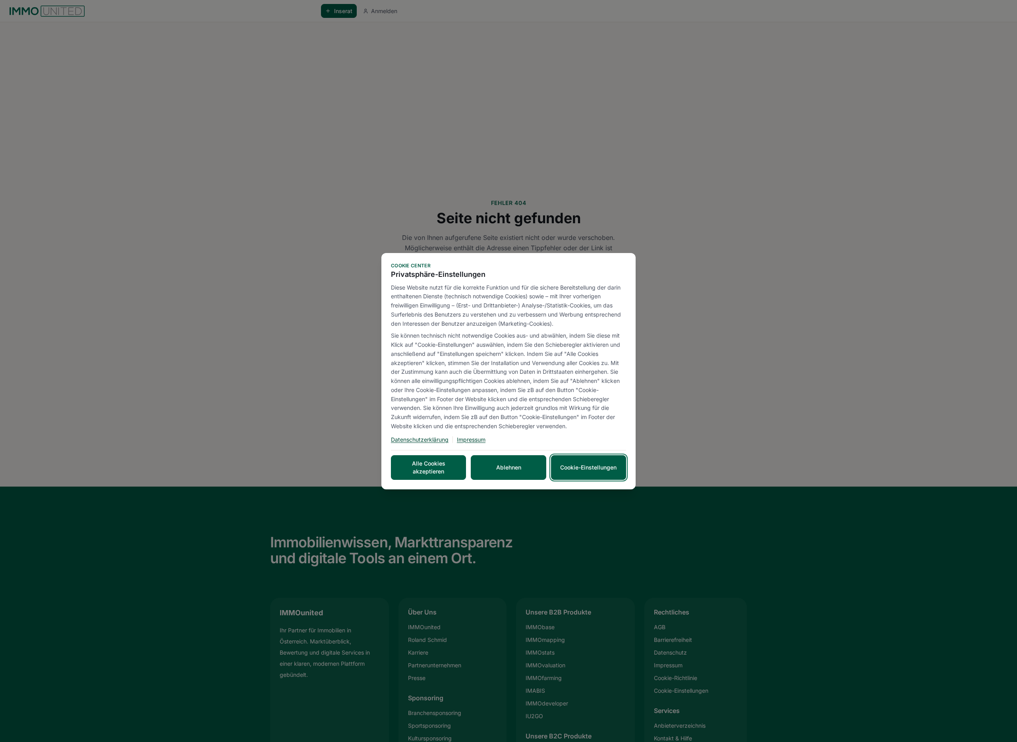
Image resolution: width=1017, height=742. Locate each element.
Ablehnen (508, 467)
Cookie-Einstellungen (588, 467)
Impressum (471, 439)
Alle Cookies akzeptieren (428, 467)
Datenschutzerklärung (420, 439)
